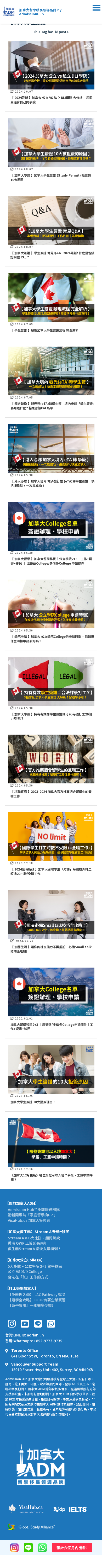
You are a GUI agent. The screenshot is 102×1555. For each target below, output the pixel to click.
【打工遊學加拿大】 (21, 1288)
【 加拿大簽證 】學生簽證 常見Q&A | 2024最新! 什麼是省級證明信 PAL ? (52, 255)
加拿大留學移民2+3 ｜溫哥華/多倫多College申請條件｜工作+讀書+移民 (51, 1026)
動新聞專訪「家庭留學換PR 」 (32, 1214)
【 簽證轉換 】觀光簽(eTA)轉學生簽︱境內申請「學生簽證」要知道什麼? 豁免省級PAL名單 (52, 405)
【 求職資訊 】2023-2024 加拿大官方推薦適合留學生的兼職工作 (51, 793)
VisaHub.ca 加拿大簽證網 (29, 1220)
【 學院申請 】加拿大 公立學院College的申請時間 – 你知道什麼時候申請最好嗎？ (52, 638)
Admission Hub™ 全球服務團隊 (34, 1209)
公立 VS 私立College (25, 1271)
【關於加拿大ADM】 (22, 1203)
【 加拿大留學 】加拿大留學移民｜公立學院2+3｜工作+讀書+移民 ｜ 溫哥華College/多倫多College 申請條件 (51, 560)
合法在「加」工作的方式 (28, 1277)
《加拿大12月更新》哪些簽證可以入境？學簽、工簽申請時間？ (51, 1177)
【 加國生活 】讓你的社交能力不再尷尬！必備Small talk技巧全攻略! (51, 948)
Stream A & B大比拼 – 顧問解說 (34, 1237)
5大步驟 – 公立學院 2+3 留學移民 (35, 1266)
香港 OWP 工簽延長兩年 (27, 1243)
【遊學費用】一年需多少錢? (31, 1305)
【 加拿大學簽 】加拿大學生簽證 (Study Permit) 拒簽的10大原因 (50, 177)
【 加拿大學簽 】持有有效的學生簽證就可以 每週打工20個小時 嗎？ (51, 716)
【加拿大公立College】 (25, 1259)
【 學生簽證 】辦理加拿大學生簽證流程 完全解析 (44, 330)
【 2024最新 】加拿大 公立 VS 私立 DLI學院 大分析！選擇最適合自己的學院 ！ (51, 99)
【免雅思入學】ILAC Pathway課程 (36, 1294)
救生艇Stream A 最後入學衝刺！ (34, 1248)
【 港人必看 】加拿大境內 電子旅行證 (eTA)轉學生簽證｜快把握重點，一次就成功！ (52, 483)
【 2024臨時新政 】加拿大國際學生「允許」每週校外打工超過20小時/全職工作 (51, 871)
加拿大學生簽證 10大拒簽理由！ (33, 1102)
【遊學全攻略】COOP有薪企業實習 (37, 1299)
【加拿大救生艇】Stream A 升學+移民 (37, 1231)
